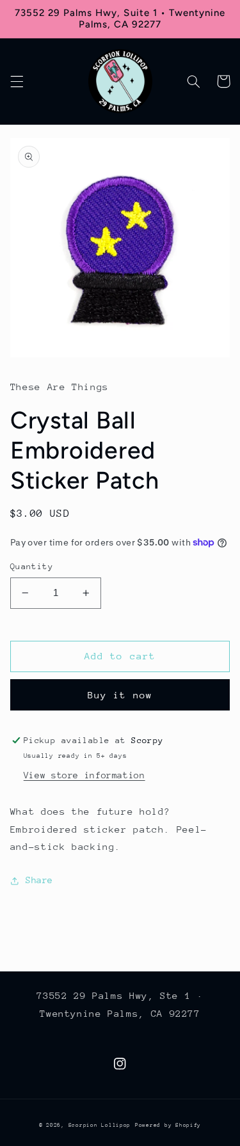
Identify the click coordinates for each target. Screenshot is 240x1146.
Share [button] (39, 880)
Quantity (31, 566)
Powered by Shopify (168, 1125)
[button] (16, 81)
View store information (84, 775)
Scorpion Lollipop (99, 1125)
